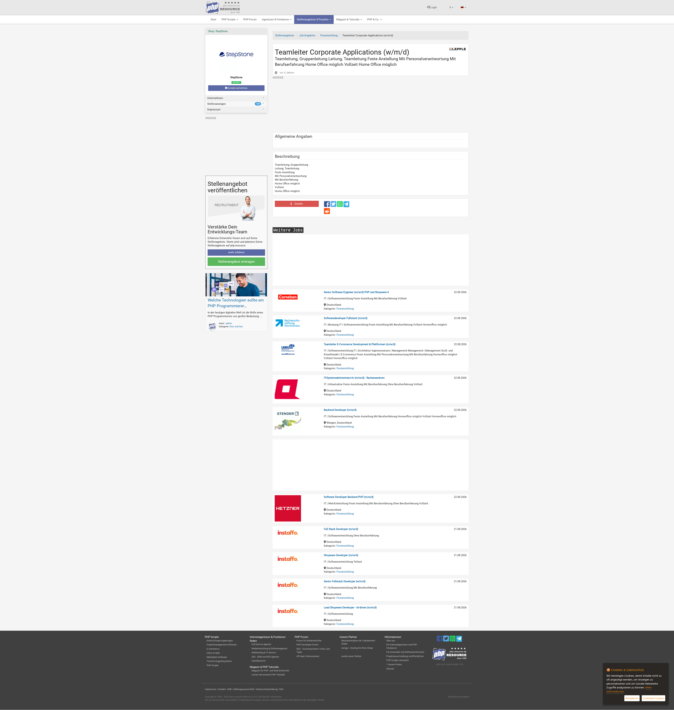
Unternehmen (215, 98)
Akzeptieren (632, 698)
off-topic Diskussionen (307, 656)
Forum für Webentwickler (309, 640)
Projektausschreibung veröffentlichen (405, 656)
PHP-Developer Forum (307, 644)
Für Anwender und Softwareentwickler (405, 652)
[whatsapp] (340, 205)
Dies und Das (236, 326)
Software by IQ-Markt (458, 696)
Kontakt (222, 689)
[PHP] (222, 7)
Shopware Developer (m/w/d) (341, 555)
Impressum (213, 109)
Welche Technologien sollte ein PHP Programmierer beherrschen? (236, 306)
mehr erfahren (236, 252)
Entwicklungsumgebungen (220, 640)
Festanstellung (345, 308)
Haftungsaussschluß (243, 689)
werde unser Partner (351, 656)
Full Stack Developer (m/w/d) (341, 529)
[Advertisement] (371, 104)
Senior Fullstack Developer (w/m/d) (344, 581)
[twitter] (334, 205)
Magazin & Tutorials (348, 19)
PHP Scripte (229, 19)
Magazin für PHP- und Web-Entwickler (270, 670)
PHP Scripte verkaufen (397, 660)
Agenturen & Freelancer (276, 19)
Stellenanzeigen (233, 103)
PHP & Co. (373, 19)
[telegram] (346, 205)
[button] (451, 7)
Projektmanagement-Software (222, 644)
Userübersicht (258, 660)
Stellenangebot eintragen (236, 262)
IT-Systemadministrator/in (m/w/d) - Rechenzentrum (354, 377)
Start (213, 19)
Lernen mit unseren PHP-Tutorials (268, 674)
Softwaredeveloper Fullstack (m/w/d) (345, 318)
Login (433, 7)
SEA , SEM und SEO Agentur (265, 656)
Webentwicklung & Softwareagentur (269, 648)
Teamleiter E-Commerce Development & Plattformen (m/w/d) (359, 344)
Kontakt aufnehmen (237, 88)
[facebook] (327, 205)
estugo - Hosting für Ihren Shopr (357, 648)
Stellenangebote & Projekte (313, 19)
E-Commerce (213, 649)
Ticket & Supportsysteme (219, 661)
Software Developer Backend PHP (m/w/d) (349, 497)
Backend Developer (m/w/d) (340, 410)
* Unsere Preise (394, 664)
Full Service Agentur (261, 644)
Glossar (390, 668)
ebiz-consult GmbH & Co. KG (243, 696)
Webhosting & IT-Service (264, 652)
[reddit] (327, 212)
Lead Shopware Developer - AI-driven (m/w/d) (350, 607)
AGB (229, 689)
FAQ (281, 689)
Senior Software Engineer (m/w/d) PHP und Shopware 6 (356, 292)
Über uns (390, 640)
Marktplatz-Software (217, 657)
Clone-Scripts (213, 653)
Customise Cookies (653, 698)
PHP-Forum (250, 19)
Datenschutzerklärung (267, 689)
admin (229, 323)
